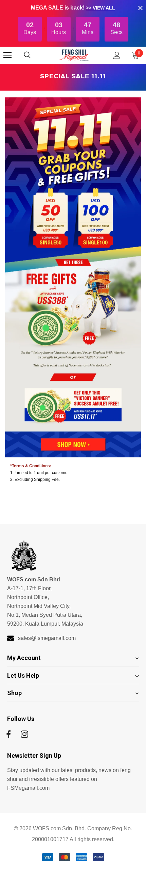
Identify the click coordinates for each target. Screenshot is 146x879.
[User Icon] (117, 55)
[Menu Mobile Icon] (7, 55)
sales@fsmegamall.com (47, 638)
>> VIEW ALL (100, 8)
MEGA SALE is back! (58, 8)
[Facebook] (8, 734)
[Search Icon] (34, 55)
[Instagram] (24, 734)
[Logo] (74, 55)
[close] (140, 7)
